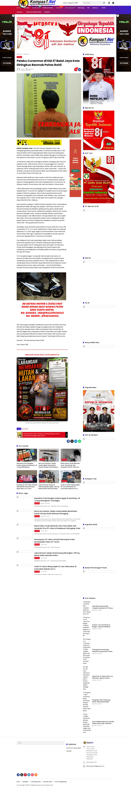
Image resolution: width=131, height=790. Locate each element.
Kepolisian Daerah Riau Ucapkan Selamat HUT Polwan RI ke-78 (102, 607)
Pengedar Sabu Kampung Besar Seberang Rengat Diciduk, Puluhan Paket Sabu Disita (102, 701)
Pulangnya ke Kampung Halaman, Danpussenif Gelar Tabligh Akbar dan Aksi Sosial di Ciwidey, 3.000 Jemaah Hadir (103, 650)
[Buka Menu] (113, 3)
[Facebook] (68, 441)
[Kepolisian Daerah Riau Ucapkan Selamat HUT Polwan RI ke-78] (87, 608)
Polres (26, 429)
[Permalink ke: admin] (19, 69)
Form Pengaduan (61, 782)
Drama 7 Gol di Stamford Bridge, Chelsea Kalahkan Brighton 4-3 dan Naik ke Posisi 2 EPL (103, 626)
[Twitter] (72, 441)
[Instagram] (32, 774)
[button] (104, 2)
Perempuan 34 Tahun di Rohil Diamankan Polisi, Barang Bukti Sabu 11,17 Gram (27, 487)
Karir (18, 782)
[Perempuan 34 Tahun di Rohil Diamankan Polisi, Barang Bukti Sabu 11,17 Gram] (27, 476)
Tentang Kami (36, 782)
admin (23, 69)
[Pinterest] (25, 774)
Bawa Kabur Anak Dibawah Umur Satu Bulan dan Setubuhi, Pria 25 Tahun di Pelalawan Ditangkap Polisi (70, 465)
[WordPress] (28, 774)
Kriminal (19, 57)
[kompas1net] (36, 3)
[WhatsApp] (79, 441)
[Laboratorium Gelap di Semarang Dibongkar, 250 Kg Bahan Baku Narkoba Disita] (49, 476)
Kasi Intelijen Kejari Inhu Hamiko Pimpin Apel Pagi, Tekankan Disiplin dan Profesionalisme (103, 722)
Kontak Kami (47, 782)
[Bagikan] (79, 69)
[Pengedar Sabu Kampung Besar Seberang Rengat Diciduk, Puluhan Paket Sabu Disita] (87, 702)
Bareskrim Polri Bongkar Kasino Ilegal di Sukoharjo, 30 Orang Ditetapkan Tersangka (27, 465)
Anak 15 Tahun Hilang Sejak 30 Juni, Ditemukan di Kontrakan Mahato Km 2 (70, 487)
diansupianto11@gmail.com (95, 766)
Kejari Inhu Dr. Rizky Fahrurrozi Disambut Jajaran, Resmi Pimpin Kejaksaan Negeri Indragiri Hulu (102, 677)
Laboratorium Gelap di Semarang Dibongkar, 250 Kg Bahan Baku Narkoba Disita (49, 487)
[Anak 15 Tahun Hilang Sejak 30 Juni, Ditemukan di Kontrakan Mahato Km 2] (71, 476)
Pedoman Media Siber (73, 748)
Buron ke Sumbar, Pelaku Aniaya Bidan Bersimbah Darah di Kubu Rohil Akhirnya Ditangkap (49, 465)
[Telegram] (75, 441)
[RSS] (35, 774)
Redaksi (68, 751)
